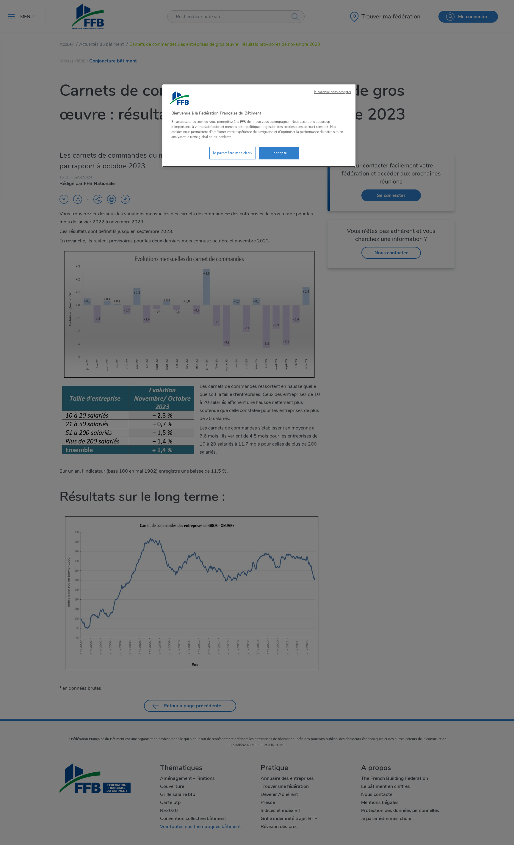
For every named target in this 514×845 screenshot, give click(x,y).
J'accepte (279, 152)
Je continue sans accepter (332, 92)
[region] (259, 125)
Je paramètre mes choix (233, 152)
